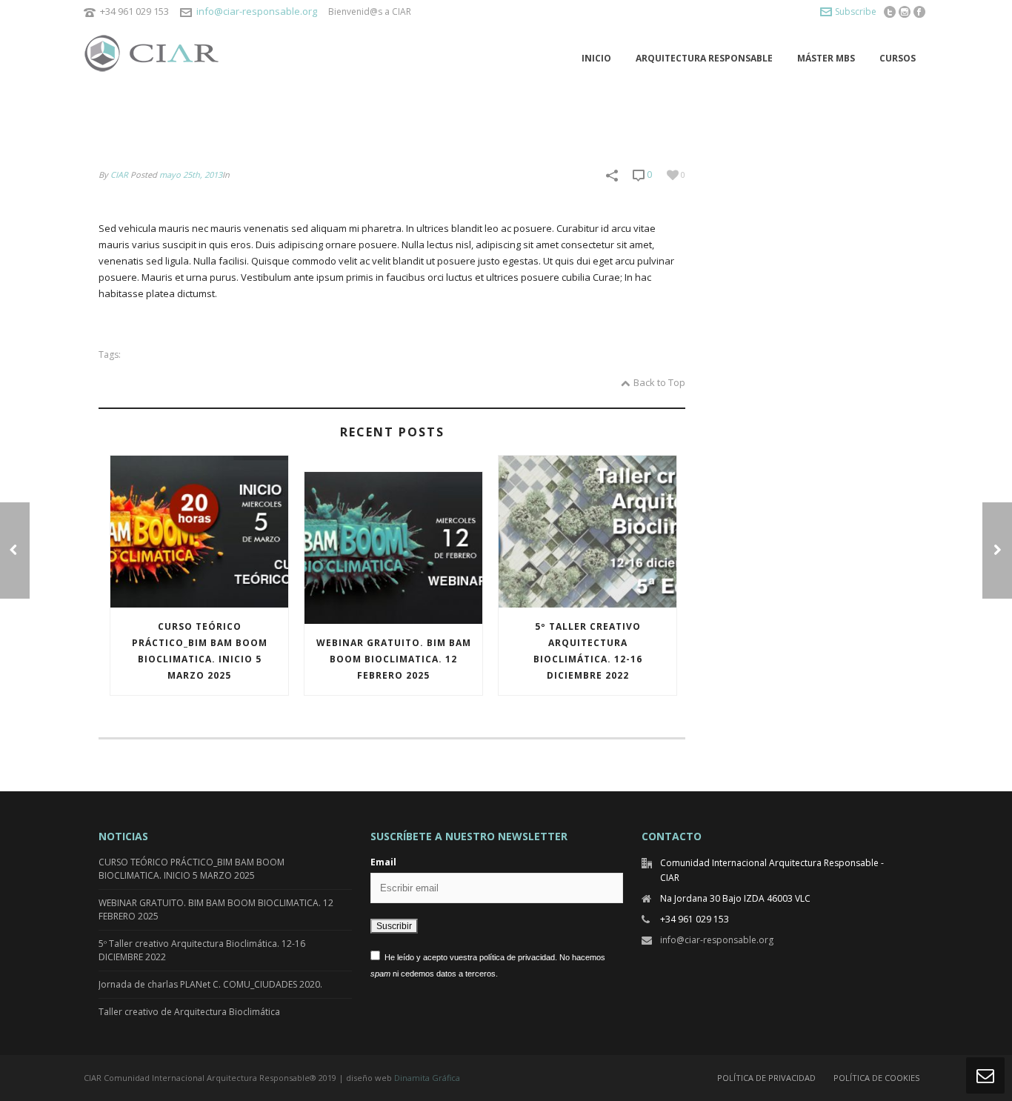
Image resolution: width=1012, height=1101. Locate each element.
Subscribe (855, 11)
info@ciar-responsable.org (256, 11)
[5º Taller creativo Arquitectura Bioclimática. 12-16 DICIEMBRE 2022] (587, 532)
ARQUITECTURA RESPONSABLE (704, 58)
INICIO (596, 58)
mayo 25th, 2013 (190, 174)
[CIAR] (158, 57)
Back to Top (659, 382)
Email (383, 862)
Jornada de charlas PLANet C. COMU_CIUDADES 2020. (210, 984)
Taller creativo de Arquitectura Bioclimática (189, 1011)
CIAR (119, 174)
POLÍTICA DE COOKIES (876, 1077)
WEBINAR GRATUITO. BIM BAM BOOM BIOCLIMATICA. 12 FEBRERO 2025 (393, 659)
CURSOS (897, 58)
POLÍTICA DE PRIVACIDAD (766, 1077)
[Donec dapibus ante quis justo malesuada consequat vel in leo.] (15, 550)
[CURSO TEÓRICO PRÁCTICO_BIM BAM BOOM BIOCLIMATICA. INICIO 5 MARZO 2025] (199, 532)
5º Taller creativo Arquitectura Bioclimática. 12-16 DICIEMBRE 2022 (587, 651)
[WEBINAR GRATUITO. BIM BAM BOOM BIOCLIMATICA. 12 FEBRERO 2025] (393, 548)
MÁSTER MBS (826, 58)
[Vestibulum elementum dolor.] (997, 550)
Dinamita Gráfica (427, 1077)
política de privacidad (517, 957)
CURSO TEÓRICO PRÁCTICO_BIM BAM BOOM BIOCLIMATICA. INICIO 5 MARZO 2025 (199, 651)
